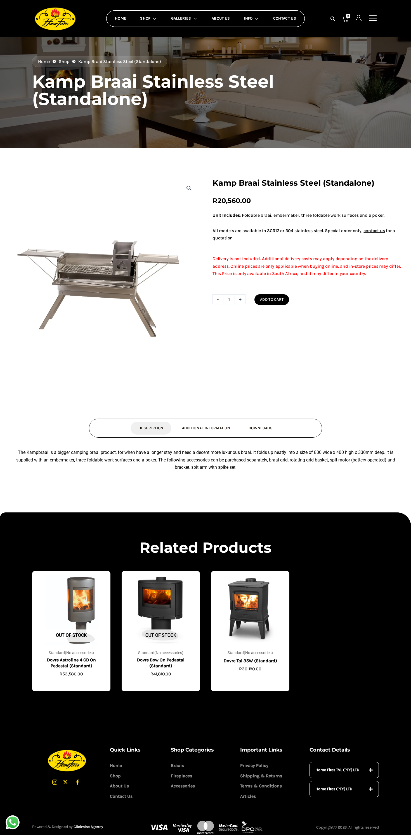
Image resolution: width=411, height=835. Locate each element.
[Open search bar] (333, 18)
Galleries (181, 18)
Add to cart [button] (250, 678)
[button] (189, 188)
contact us (374, 230)
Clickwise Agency (88, 826)
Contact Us (284, 18)
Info (248, 18)
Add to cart (272, 299)
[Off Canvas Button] (373, 18)
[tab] (344, 770)
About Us (221, 18)
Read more (71, 683)
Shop (145, 18)
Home (120, 18)
